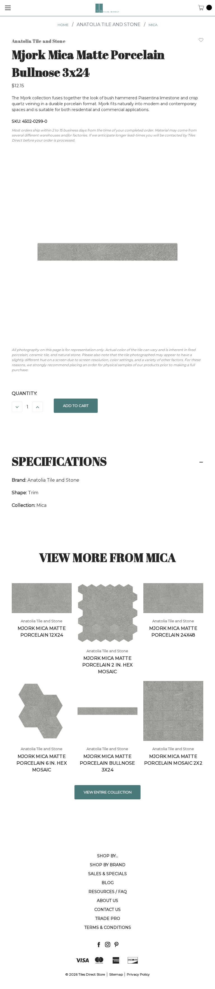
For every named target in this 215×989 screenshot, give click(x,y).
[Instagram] (108, 944)
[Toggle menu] (7, 7)
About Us (107, 900)
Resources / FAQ (107, 891)
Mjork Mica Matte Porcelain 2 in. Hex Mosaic (107, 665)
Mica (153, 25)
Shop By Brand (107, 864)
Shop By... (107, 855)
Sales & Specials (107, 873)
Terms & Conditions (107, 927)
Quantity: (24, 393)
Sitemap (116, 974)
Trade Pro (107, 918)
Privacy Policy (138, 974)
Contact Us (107, 909)
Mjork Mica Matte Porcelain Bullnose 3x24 (107, 763)
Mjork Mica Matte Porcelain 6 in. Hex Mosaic (42, 763)
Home (63, 25)
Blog (108, 882)
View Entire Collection (108, 792)
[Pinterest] (116, 944)
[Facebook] (99, 944)
